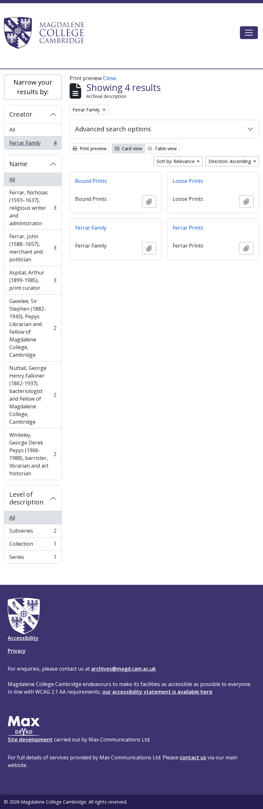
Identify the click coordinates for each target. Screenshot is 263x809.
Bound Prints (91, 180)
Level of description (26, 498)
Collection (32, 545)
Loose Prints (188, 180)
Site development (30, 739)
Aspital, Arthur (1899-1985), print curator (32, 280)
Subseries (32, 532)
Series (32, 558)
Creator (20, 114)
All (12, 129)
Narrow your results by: (32, 87)
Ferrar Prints (188, 227)
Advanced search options (113, 129)
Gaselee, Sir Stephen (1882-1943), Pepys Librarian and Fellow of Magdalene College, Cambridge (32, 328)
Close (109, 78)
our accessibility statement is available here (157, 691)
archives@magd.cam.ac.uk (123, 668)
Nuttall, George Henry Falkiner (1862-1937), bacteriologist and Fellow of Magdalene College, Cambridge (32, 394)
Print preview (92, 148)
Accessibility (23, 637)
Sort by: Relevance (176, 161)
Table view (165, 148)
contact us (193, 757)
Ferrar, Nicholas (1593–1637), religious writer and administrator (32, 208)
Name (18, 163)
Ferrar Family (32, 144)
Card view (131, 148)
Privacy (17, 650)
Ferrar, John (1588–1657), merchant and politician (32, 248)
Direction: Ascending (230, 161)
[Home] (47, 32)
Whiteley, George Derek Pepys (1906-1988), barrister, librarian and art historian (32, 454)
